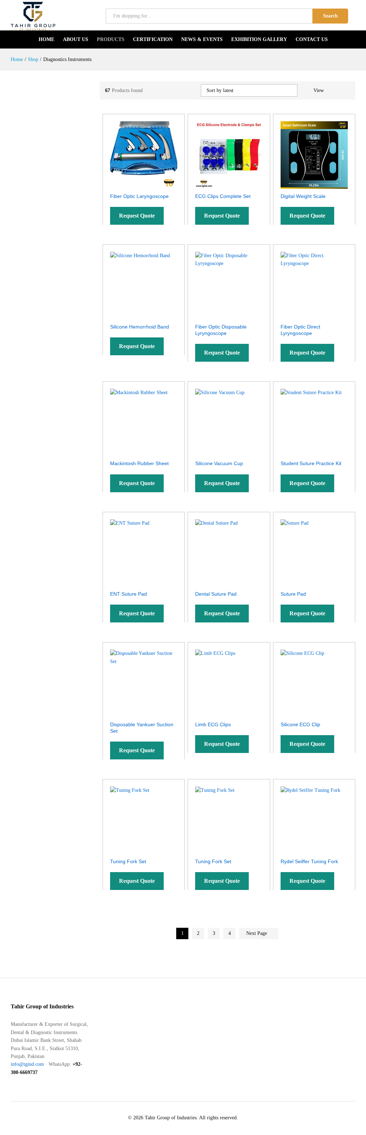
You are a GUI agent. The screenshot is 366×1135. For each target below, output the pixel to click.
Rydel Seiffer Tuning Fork (309, 861)
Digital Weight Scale (303, 196)
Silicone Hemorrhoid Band (139, 327)
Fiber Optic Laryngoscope (139, 196)
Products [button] (110, 39)
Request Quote (137, 216)
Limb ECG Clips (213, 724)
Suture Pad (293, 594)
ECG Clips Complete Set (223, 196)
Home (46, 39)
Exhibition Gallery (259, 39)
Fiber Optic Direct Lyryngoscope (300, 330)
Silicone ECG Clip (300, 724)
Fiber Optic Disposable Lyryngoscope (221, 330)
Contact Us (312, 39)
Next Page (257, 933)
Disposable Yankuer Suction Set (141, 728)
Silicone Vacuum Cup (219, 463)
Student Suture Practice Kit (311, 463)
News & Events (202, 39)
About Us (75, 39)
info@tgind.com (27, 1064)
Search (330, 16)
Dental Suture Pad (216, 594)
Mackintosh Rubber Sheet (139, 463)
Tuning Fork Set (128, 861)
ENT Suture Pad (128, 594)
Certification (153, 39)
